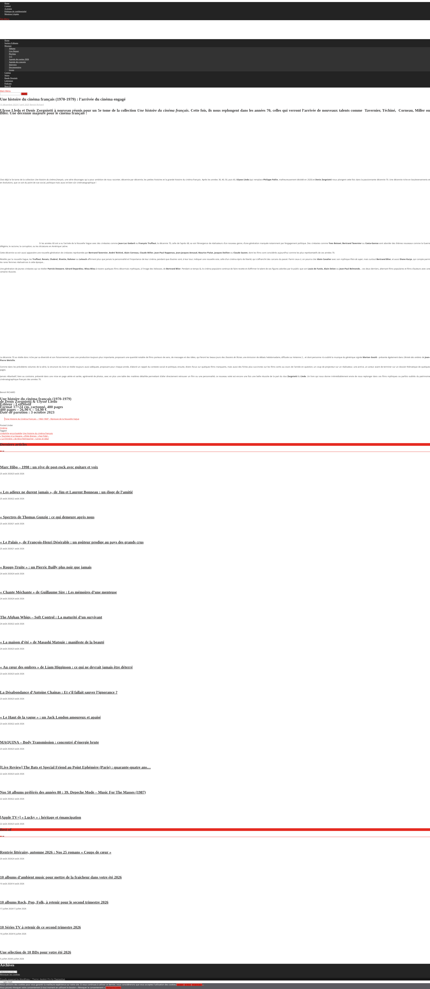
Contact (7, 6)
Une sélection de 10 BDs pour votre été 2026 (35, 952)
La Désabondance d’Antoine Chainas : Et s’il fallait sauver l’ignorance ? (58, 692)
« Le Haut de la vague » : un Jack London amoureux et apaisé (50, 717)
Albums (12, 48)
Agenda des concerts (17, 62)
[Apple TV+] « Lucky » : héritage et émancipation (40, 817)
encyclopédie (16, 433)
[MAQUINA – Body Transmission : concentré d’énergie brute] (6, 735)
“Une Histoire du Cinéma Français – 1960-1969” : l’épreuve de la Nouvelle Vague (42, 419)
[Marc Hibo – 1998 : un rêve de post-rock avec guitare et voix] (6, 460)
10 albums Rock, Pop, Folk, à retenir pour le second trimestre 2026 (54, 902)
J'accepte (180, 985)
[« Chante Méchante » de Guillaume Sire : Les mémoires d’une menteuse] (6, 585)
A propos (8, 9)
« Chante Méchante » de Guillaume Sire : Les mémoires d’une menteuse (58, 592)
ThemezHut (59, 979)
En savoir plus (196, 985)
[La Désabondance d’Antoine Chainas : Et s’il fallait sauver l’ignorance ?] (6, 685)
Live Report (14, 51)
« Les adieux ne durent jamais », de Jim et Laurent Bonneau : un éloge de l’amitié (66, 492)
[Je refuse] (203, 985)
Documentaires (15, 67)
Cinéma (7, 73)
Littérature (8, 81)
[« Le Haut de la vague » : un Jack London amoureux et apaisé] (6, 710)
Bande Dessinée (10, 78)
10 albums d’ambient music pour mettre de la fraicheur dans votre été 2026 (61, 877)
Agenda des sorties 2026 (19, 59)
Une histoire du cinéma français (38, 433)
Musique (8, 46)
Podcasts (8, 83)
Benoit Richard (37, 104)
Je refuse (187, 985)
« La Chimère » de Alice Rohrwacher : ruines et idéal (24, 438)
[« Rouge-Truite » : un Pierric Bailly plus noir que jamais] (6, 560)
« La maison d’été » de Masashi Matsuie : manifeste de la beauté (52, 642)
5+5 (10, 56)
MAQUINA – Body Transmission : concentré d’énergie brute (49, 742)
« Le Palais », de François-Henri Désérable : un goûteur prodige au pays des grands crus (72, 542)
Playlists (12, 54)
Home (6, 3)
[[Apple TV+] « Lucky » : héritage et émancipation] (6, 811)
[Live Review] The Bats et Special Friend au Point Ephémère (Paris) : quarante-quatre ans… (75, 767)
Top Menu (4, 18)
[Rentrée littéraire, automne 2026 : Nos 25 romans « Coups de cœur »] (6, 845)
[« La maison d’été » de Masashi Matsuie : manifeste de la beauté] (6, 635)
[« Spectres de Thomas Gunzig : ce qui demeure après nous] (6, 510)
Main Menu (5, 91)
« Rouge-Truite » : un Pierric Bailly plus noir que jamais (45, 567)
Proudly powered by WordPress (15, 979)
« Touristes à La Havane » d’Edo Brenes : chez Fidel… (24, 436)
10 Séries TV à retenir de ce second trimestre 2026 (40, 927)
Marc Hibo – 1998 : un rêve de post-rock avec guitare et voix (49, 467)
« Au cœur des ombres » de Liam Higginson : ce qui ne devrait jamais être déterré (66, 667)
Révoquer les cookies (10, 974)
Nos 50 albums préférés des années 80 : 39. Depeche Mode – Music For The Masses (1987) (73, 792)
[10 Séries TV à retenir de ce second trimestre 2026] (6, 920)
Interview (13, 65)
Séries (6, 75)
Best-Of (7, 86)
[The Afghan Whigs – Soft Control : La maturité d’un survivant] (6, 610)
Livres (11, 70)
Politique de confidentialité (15, 11)
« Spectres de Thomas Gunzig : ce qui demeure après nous (47, 517)
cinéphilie (4, 433)
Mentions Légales (11, 14)
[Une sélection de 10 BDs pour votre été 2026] (6, 945)
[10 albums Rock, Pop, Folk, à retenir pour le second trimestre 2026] (6, 895)
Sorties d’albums (11, 43)
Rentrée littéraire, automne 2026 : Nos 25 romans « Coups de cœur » (55, 852)
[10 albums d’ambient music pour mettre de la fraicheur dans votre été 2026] (6, 870)
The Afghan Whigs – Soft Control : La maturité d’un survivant (51, 617)
